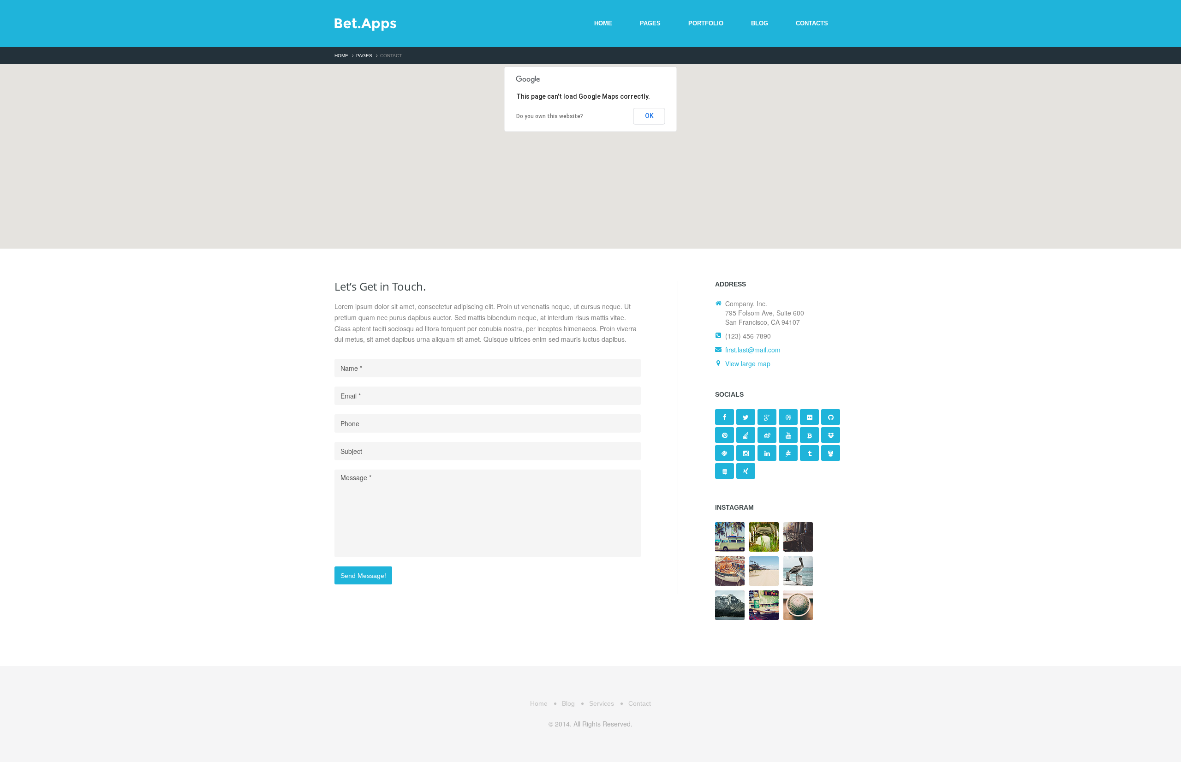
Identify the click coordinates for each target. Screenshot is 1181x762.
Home (603, 23)
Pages (650, 23)
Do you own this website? (549, 116)
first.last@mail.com (753, 349)
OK (649, 115)
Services (601, 703)
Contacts (812, 23)
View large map (747, 363)
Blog (759, 23)
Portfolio (705, 23)
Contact (639, 703)
